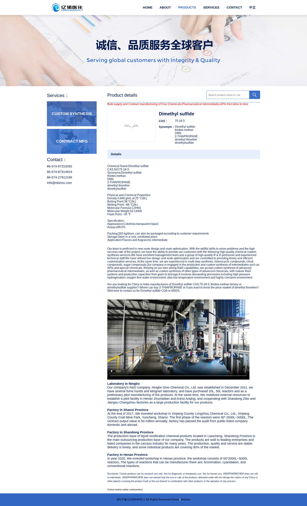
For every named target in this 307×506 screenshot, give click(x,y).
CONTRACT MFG (72, 141)
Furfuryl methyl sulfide (117, 489)
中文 (252, 7)
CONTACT (234, 7)
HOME (147, 7)
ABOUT (165, 7)
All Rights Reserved (158, 499)
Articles (185, 499)
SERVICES (211, 7)
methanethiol (136, 489)
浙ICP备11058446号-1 (131, 499)
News (175, 499)
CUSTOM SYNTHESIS (72, 113)
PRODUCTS (187, 7)
